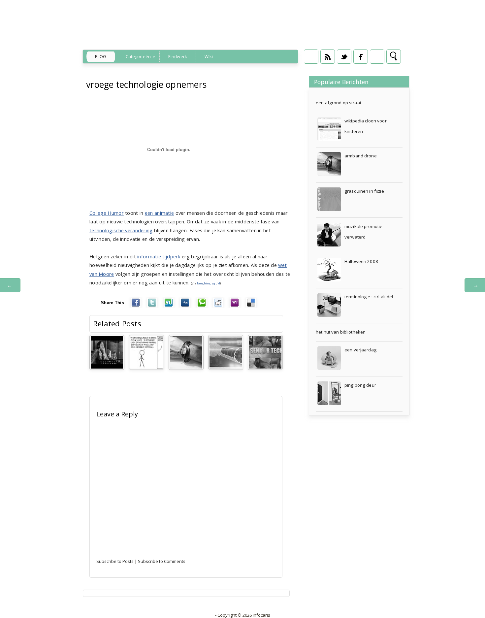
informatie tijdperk (158, 256)
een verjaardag (360, 350)
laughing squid (208, 283)
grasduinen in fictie (364, 191)
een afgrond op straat (338, 103)
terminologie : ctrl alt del (368, 297)
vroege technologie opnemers (146, 84)
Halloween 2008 (361, 261)
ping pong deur (360, 385)
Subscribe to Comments (161, 561)
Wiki (209, 56)
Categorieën (138, 56)
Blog (101, 56)
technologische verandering (121, 230)
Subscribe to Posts (115, 561)
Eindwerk (177, 56)
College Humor (106, 213)
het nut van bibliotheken (341, 332)
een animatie (159, 213)
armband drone (360, 156)
